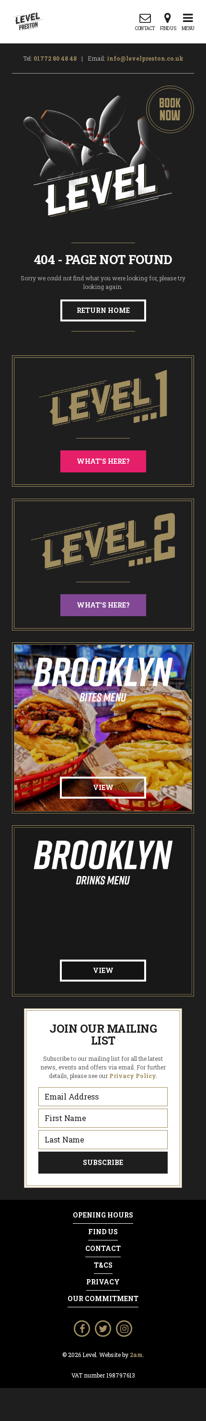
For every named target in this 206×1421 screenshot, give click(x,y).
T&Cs (103, 1265)
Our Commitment (103, 1298)
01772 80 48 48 (55, 58)
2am (136, 1354)
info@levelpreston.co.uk (145, 58)
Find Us (103, 1232)
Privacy (103, 1282)
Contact (103, 1248)
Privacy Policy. (133, 1075)
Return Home (103, 310)
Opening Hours (103, 1215)
